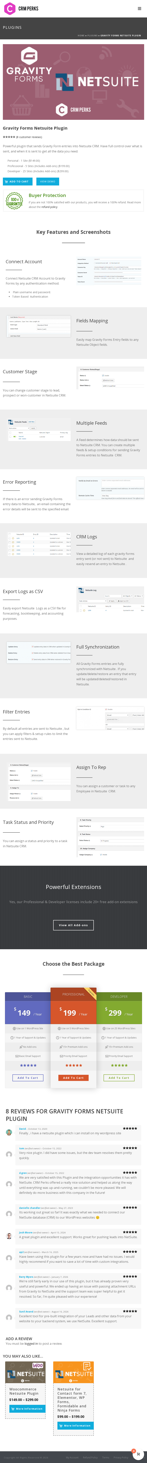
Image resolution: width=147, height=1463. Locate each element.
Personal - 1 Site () (23, 160)
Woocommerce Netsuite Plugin (23, 1391)
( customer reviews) (29, 137)
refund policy (49, 207)
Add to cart (19, 181)
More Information (29, 1408)
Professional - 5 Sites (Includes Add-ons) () (38, 166)
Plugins (92, 35)
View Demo (47, 181)
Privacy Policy (121, 1457)
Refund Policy (90, 1457)
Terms (105, 1457)
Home (81, 35)
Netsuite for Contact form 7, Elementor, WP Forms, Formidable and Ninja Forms (72, 1400)
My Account (72, 1457)
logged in (31, 1343)
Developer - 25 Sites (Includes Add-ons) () (38, 171)
